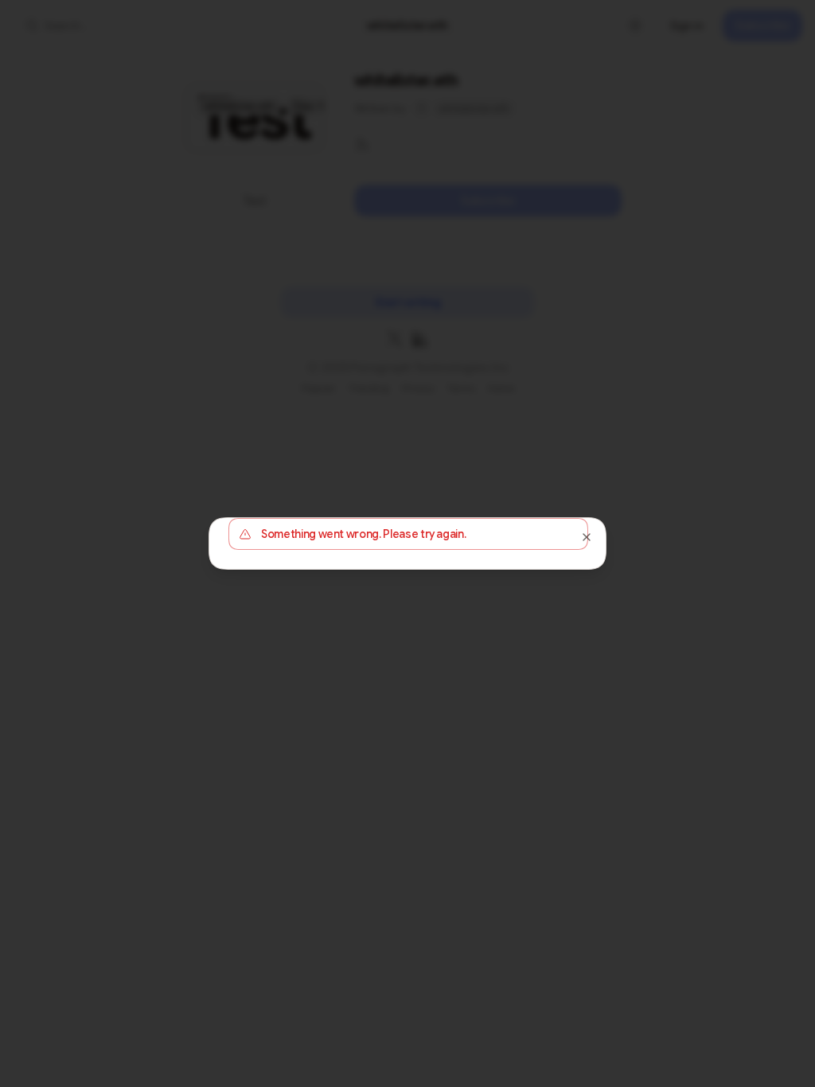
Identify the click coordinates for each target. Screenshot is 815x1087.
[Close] (586, 537)
